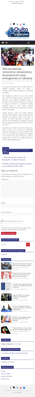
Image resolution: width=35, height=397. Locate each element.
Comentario (5, 179)
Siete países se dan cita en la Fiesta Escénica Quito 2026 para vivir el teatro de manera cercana (21, 274)
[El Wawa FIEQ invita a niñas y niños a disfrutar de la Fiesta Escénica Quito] (6, 327)
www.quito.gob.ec (17, 392)
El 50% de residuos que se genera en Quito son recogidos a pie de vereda (17, 165)
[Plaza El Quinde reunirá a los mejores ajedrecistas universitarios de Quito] (6, 263)
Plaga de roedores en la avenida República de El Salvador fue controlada (20, 296)
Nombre (3, 203)
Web (2, 220)
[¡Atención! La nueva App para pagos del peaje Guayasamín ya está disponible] (6, 316)
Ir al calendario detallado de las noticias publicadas (14, 353)
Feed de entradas (5, 374)
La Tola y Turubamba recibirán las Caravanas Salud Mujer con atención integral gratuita (22, 307)
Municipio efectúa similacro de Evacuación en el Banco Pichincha (13, 158)
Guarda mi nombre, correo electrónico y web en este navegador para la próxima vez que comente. (16, 229)
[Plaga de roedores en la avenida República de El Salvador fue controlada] (6, 294)
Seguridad (5, 153)
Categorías (4, 254)
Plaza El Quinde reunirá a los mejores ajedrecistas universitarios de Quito (22, 264)
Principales (5, 148)
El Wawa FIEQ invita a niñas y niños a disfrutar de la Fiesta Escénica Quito (22, 328)
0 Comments (27, 81)
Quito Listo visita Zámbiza (8, 83)
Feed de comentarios (6, 376)
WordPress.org (5, 379)
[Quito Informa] (17, 28)
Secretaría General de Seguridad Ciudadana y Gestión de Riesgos (16, 150)
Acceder (3, 371)
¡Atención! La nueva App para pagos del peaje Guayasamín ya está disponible (21, 318)
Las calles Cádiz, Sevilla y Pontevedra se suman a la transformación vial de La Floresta (22, 285)
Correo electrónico (6, 212)
